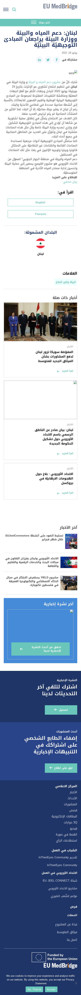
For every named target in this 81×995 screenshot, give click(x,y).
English (40, 202)
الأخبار (73, 792)
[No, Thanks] (76, 983)
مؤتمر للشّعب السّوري (64, 896)
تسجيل (63, 709)
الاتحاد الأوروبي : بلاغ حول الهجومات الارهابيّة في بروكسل (54, 478)
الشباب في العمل (64, 850)
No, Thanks (34, 989)
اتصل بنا (72, 940)
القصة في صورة (66, 834)
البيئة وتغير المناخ (66, 282)
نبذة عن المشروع (66, 924)
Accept (51, 989)
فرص (73, 907)
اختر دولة (44, 22)
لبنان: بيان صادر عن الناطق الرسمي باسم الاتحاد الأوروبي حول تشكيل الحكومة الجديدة (54, 436)
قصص (73, 810)
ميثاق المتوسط (67, 932)
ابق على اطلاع (63, 768)
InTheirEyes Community (62, 865)
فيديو (73, 828)
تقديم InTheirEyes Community (58, 857)
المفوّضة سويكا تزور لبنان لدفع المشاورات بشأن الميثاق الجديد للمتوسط (54, 356)
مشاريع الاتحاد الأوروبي (62, 888)
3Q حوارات (70, 822)
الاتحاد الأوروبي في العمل (59, 873)
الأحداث (72, 798)
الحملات (72, 915)
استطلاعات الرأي (66, 840)
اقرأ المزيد (67, 371)
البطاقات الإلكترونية (64, 816)
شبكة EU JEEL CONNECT (60, 880)
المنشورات (70, 804)
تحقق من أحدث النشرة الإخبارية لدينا (46, 649)
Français (40, 214)
